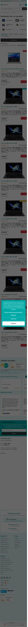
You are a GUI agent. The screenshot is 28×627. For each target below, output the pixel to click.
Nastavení (13, 315)
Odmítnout (13, 318)
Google (19, 306)
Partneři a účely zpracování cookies (13, 312)
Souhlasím (13, 323)
